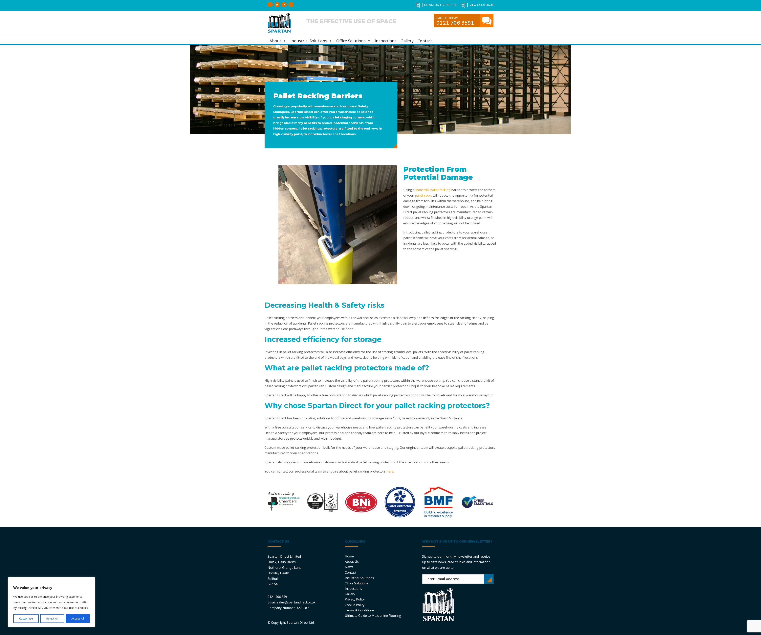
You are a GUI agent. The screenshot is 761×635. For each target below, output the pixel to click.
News (349, 567)
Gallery (407, 40)
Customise (26, 618)
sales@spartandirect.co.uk (296, 602)
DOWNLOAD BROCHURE (440, 5)
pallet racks (423, 195)
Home (349, 556)
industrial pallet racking (432, 190)
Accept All (77, 618)
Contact (425, 40)
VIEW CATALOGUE (481, 5)
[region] (51, 602)
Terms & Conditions (359, 610)
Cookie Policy (354, 605)
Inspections (386, 40)
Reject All (52, 618)
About (275, 40)
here (389, 471)
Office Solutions (351, 40)
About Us (352, 561)
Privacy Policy (355, 599)
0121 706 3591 (455, 21)
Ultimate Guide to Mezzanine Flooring (373, 615)
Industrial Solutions (308, 40)
